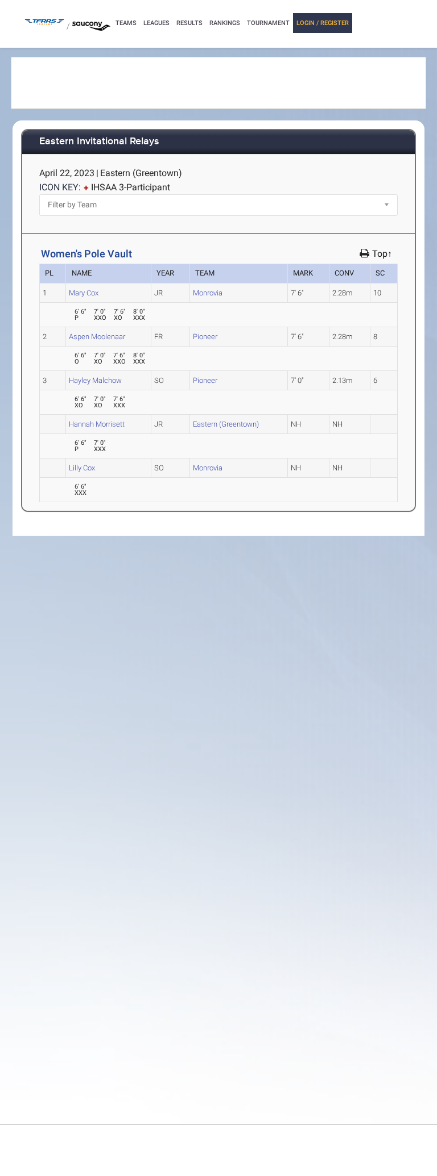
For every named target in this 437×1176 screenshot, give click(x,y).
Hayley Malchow (95, 380)
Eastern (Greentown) (226, 424)
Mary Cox (83, 293)
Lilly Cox (82, 468)
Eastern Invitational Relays (99, 141)
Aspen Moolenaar (97, 336)
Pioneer (205, 336)
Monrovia (207, 293)
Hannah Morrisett (97, 424)
